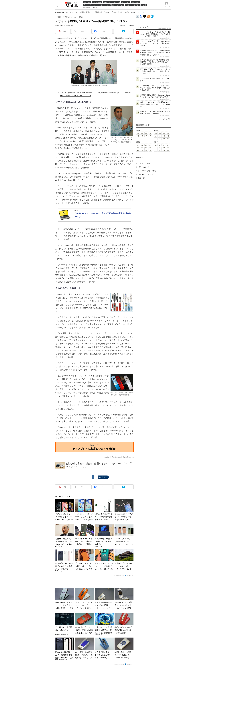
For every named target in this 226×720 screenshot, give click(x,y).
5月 (150, 133)
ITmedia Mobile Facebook (141, 16)
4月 (138, 136)
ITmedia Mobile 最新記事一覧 (148, 16)
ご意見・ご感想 (144, 163)
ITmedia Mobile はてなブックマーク (152, 16)
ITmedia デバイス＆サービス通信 (137, 16)
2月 (146, 136)
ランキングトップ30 (163, 119)
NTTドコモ (69, 12)
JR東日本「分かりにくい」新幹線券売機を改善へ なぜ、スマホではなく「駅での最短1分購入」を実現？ (155, 53)
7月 (142, 133)
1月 (150, 136)
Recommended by (119, 575)
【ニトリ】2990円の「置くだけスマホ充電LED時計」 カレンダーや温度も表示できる (155, 43)
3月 (142, 136)
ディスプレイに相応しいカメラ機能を (94, 448)
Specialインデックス (145, 174)
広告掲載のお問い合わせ (147, 171)
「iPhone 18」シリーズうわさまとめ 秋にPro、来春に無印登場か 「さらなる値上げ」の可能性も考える (155, 34)
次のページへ (103, 477)
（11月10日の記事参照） (98, 38)
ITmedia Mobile (59, 12)
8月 (138, 133)
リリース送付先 (144, 167)
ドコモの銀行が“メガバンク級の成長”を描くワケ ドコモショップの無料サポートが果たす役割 (155, 62)
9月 (168, 133)
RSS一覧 (141, 178)
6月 (146, 133)
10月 (164, 133)
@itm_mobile (144, 16)
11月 (160, 133)
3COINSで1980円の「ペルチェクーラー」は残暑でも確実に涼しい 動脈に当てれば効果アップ (155, 71)
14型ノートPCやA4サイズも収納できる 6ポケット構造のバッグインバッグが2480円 (155, 104)
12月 (156, 133)
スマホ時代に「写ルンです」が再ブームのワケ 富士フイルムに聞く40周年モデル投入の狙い (155, 88)
